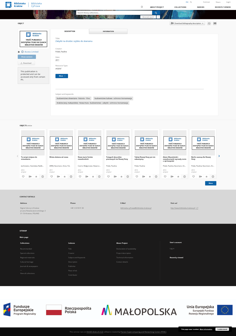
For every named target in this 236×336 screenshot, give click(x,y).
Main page (24, 237)
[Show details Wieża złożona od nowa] (70, 176)
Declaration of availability (126, 249)
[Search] (156, 12)
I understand (222, 329)
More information (206, 329)
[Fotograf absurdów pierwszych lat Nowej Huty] (118, 143)
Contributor (72, 275)
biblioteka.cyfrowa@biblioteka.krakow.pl (135, 208)
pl (191, 2)
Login (228, 2)
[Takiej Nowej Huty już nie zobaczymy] (146, 143)
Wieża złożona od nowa (58, 157)
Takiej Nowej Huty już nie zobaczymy (145, 158)
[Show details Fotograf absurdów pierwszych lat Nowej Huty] (127, 176)
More (211, 183)
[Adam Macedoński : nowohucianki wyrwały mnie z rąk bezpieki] (174, 143)
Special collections (27, 253)
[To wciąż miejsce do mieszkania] (33, 143)
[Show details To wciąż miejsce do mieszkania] (42, 176)
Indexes (200, 7)
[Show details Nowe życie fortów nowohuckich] (99, 176)
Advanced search (148, 17)
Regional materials (27, 257)
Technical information (124, 257)
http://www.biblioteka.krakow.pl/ (183, 208)
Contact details (122, 262)
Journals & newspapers (29, 266)
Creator (71, 253)
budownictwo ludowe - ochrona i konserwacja (113, 98)
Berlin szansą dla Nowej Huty (201, 158)
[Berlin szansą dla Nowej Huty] (203, 143)
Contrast (206, 2)
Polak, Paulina (61, 51)
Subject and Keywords (76, 257)
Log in (172, 248)
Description (72, 262)
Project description (123, 253)
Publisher (72, 266)
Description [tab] (69, 31)
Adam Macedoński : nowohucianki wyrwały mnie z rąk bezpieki (174, 159)
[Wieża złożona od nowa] (61, 143)
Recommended (26, 249)
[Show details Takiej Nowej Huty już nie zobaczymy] (156, 176)
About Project (157, 7)
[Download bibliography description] (29, 176)
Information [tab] (108, 31)
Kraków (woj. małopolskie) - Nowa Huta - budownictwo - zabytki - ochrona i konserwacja (92, 103)
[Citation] (215, 23)
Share (218, 2)
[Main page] (142, 7)
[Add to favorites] (209, 23)
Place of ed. (72, 270)
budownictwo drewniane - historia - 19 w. (73, 98)
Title (70, 249)
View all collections (27, 273)
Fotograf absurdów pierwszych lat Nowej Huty (117, 158)
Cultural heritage (26, 262)
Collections (180, 7)
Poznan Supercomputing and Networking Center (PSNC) (143, 332)
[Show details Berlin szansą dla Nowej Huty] (212, 176)
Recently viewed (223, 7)
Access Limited (31, 51)
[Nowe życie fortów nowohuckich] (89, 143)
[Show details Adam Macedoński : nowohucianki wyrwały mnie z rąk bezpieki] (184, 176)
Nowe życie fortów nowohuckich (85, 158)
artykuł (58, 68)
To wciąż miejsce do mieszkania (29, 158)
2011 (57, 60)
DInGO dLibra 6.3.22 (95, 332)
